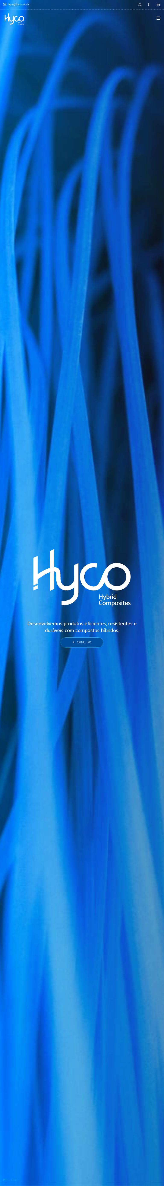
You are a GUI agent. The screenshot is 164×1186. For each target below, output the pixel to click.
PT (5, 1180)
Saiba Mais (84, 642)
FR (16, 1180)
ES (8, 1180)
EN (13, 1180)
